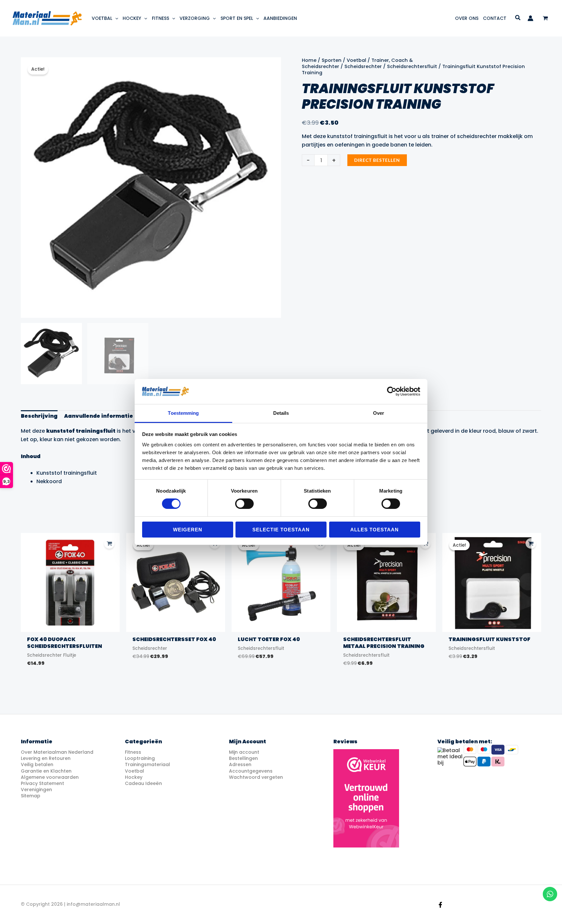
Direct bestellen (377, 160)
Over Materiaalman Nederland (57, 752)
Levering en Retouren (46, 758)
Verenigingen (36, 789)
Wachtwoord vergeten (256, 777)
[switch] (244, 503)
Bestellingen (243, 758)
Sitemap (30, 795)
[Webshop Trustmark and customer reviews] (366, 798)
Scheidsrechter (363, 66)
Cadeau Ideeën (143, 783)
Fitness (133, 752)
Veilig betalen (37, 764)
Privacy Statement (42, 783)
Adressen (240, 764)
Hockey (133, 777)
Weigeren (187, 529)
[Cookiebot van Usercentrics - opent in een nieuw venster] (391, 391)
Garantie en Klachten (46, 771)
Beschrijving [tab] (39, 416)
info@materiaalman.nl (93, 904)
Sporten (331, 60)
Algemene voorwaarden (50, 777)
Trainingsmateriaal (147, 764)
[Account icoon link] (530, 18)
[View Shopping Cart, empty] (545, 18)
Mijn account (244, 752)
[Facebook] (440, 905)
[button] (115, 18)
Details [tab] (281, 413)
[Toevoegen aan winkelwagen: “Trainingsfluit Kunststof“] (531, 543)
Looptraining (140, 758)
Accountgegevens (251, 771)
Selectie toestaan (281, 529)
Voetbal (356, 60)
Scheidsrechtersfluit (412, 66)
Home (309, 60)
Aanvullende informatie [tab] (98, 416)
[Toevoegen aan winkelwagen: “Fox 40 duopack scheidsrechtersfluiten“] (109, 543)
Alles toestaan (374, 529)
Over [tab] (378, 413)
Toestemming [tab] (183, 413)
